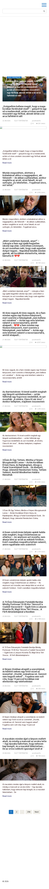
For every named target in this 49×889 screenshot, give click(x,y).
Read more (7, 163)
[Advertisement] (24, 44)
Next (37, 812)
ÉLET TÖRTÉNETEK (21, 121)
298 (28, 812)
